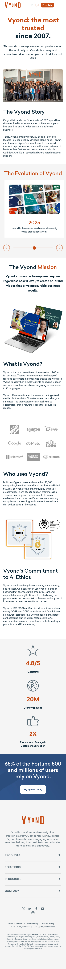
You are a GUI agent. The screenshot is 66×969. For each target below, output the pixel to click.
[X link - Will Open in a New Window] (23, 909)
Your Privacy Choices (20, 927)
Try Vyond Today (33, 789)
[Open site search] (9, 16)
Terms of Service (15, 923)
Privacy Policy (32, 923)
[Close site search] (60, 16)
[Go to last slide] (6, 248)
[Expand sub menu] (59, 855)
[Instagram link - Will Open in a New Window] (33, 913)
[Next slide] (59, 248)
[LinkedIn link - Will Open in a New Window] (30, 909)
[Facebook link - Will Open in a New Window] (36, 909)
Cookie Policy (48, 923)
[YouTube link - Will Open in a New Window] (42, 909)
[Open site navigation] (59, 5)
